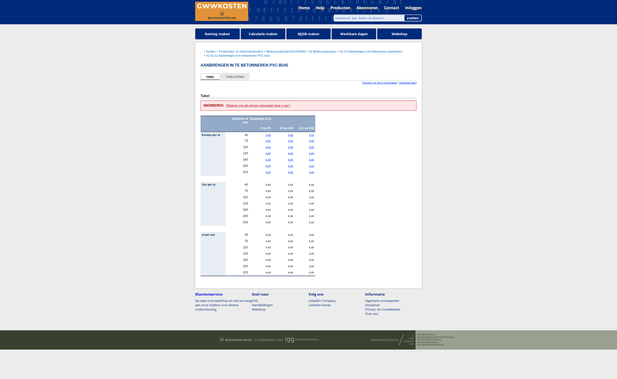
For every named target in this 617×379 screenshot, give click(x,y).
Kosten (210, 51)
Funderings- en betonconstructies (241, 51)
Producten (340, 7)
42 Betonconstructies (322, 51)
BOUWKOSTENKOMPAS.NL (430, 344)
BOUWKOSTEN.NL (426, 334)
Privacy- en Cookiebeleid (382, 309)
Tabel (210, 76)
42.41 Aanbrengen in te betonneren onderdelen (371, 51)
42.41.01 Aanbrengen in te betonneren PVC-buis (238, 55)
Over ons (371, 313)
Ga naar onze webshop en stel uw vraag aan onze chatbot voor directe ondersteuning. (223, 304)
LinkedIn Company (322, 300)
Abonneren (367, 7)
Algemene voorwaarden (382, 300)
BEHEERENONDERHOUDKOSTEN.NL (435, 337)
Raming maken (217, 34)
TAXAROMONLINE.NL (428, 342)
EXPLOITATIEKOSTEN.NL (429, 339)
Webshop (399, 34)
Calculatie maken (263, 34)
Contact (391, 7)
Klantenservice (209, 294)
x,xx (268, 135)
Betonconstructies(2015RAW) (286, 51)
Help (320, 7)
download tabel (407, 82)
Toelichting (235, 76)
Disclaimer (372, 305)
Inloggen (413, 7)
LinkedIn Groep (319, 305)
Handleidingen (262, 305)
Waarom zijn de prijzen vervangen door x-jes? (258, 105)
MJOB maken (308, 34)
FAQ (255, 300)
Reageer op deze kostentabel (379, 82)
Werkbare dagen (354, 34)
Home (304, 7)
